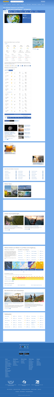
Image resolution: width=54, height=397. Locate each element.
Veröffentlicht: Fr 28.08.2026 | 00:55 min (9, 138)
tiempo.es (6, 372)
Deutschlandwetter (31, 361)
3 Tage (10, 9)
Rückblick (29, 9)
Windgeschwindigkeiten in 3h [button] (36, 48)
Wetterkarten (15, 359)
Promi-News (30, 369)
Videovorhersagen (7, 360)
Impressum (39, 389)
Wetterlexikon (30, 368)
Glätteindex (38, 361)
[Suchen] (22, 1)
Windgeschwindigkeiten (16, 361)
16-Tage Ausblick (43, 11)
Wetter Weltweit (31, 367)
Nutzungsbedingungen (29, 391)
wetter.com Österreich (8, 366)
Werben (6, 367)
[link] (5, 4)
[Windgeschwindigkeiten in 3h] (38, 43)
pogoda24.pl (6, 375)
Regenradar (14, 360)
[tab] (6, 70)
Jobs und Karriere (9, 389)
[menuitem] (5, 4)
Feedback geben (29, 18)
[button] (18, 114)
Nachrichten (30, 360)
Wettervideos (31, 359)
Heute (4, 9)
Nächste (43, 265)
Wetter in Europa (31, 366)
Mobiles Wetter (24, 359)
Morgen (7, 9)
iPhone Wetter (23, 360)
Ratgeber (38, 359)
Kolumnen (6, 361)
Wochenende (14, 9)
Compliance (17, 391)
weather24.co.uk (7, 376)
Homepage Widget (7, 368)
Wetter (6, 359)
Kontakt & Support (34, 389)
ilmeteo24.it (6, 374)
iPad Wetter (22, 361)
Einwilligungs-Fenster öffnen (25, 389)
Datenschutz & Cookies (16, 389)
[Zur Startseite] (6, 1)
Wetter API (6, 369)
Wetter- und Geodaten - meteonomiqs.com (8, 371)
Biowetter (38, 360)
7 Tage (18, 9)
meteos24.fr (6, 373)
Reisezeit (25, 9)
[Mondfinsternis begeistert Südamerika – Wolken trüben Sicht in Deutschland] (11, 127)
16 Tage (21, 9)
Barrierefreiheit (22, 391)
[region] (18, 92)
